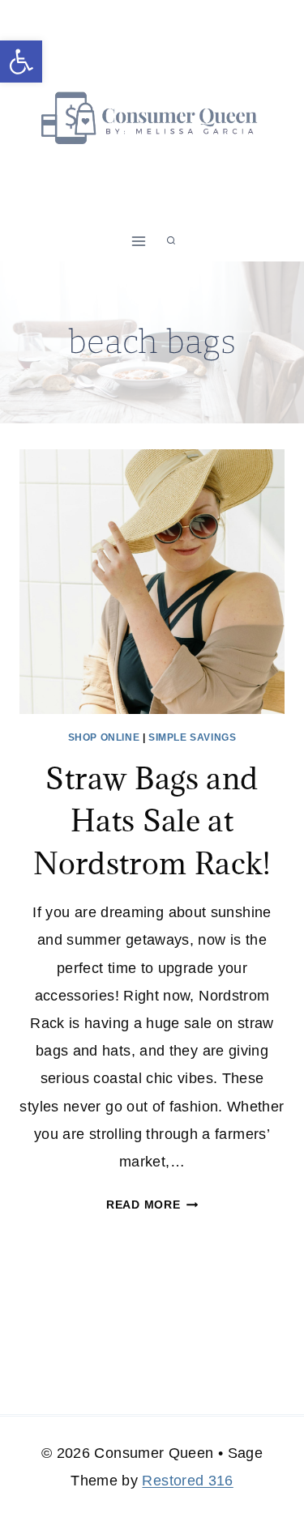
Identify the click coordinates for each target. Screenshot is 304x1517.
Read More (152, 1204)
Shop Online (104, 737)
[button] (21, 61)
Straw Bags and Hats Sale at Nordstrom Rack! (151, 820)
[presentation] (152, 581)
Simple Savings (192, 737)
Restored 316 (187, 1480)
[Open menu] (138, 240)
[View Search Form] (171, 241)
